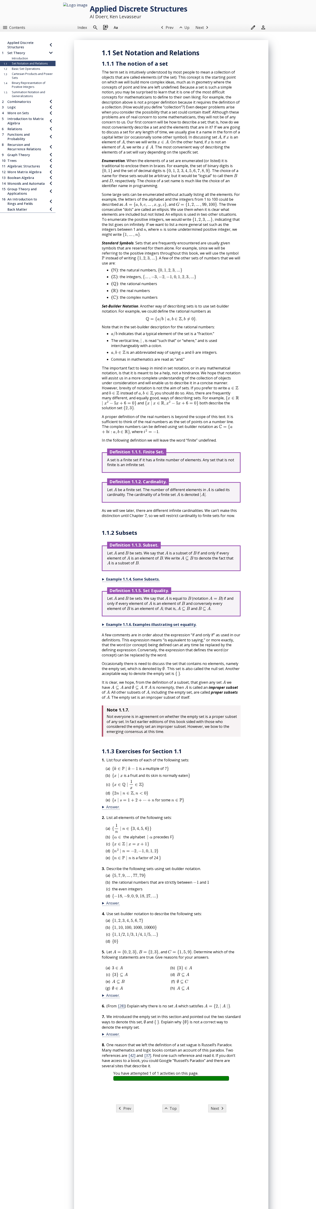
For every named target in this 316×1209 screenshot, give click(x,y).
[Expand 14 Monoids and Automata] (51, 183)
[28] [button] (121, 1006)
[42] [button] (132, 1055)
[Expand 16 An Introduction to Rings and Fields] (51, 201)
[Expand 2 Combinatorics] (51, 101)
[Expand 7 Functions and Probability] (51, 137)
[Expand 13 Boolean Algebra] (51, 178)
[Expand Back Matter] (51, 209)
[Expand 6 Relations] (51, 129)
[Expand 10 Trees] (51, 160)
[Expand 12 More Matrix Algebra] (51, 172)
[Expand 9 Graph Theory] (51, 155)
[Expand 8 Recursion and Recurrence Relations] (51, 147)
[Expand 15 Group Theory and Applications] (51, 191)
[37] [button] (147, 1055)
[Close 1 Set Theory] (51, 53)
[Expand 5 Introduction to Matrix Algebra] (51, 121)
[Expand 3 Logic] (51, 107)
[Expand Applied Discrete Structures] (51, 45)
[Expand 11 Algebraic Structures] (51, 166)
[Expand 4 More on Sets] (51, 113)
